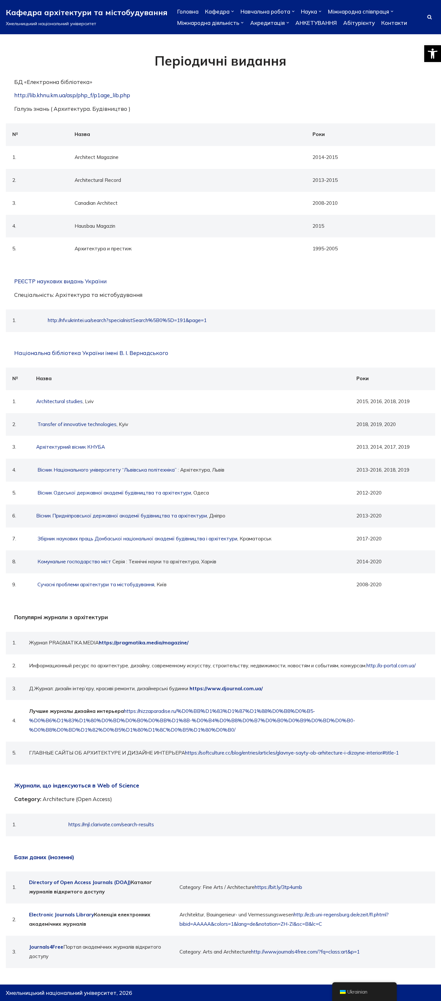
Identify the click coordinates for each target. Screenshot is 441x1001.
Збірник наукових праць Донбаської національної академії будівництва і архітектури (137, 539)
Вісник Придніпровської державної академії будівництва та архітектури (121, 516)
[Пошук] (429, 17)
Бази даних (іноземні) (44, 857)
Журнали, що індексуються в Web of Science (76, 785)
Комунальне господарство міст (74, 561)
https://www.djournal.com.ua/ (226, 688)
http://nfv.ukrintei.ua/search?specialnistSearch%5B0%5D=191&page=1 (127, 320)
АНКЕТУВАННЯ (316, 22)
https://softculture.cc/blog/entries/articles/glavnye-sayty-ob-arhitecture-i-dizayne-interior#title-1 (292, 753)
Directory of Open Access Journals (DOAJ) (80, 882)
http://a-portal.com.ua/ (390, 665)
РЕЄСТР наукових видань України (60, 281)
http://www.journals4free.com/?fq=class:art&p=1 (305, 952)
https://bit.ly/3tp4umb (278, 887)
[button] (432, 53)
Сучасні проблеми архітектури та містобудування (95, 584)
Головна (188, 11)
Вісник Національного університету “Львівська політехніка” (107, 470)
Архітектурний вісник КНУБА (70, 447)
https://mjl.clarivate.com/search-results (111, 824)
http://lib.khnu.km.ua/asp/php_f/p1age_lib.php (72, 95)
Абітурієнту (359, 22)
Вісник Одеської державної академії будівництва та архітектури (114, 493)
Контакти (394, 22)
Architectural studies (59, 401)
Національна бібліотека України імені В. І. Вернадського (91, 352)
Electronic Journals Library (61, 915)
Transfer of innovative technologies (77, 424)
